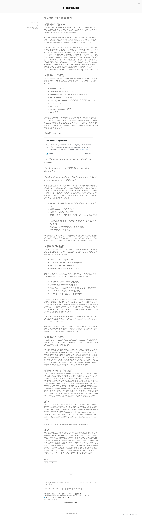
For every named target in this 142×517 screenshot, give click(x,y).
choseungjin (71, 8)
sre (37, 28)
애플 (35, 27)
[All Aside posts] (71, 473)
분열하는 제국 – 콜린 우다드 (89, 482)
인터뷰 (34, 28)
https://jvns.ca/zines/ (53, 133)
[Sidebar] (139, 4)
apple (28, 27)
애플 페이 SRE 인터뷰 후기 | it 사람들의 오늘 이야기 (57, 494)
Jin (37, 25)
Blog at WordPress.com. (71, 513)
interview (32, 27)
